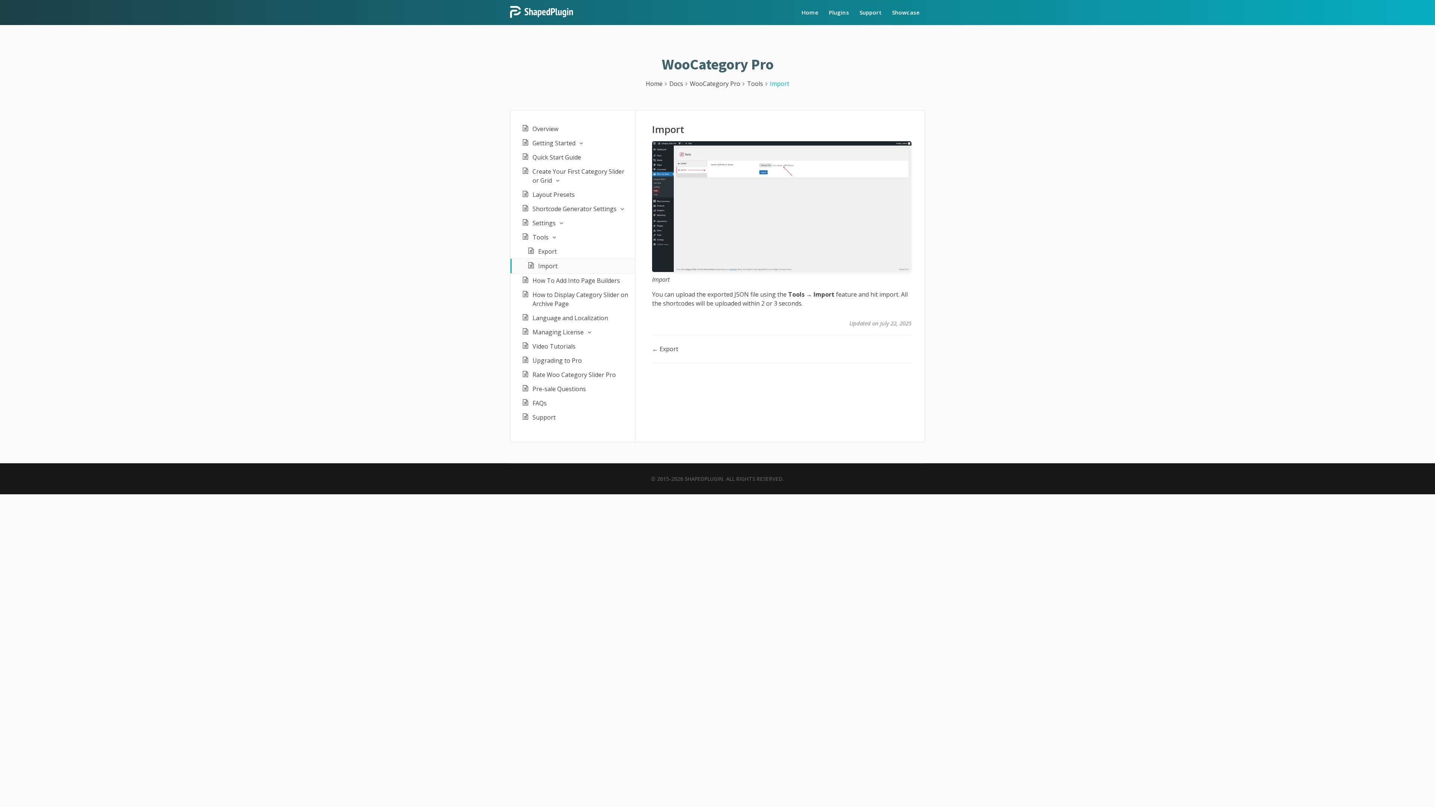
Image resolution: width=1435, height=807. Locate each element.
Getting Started (554, 143)
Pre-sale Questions (559, 389)
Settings (544, 223)
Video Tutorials (554, 346)
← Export (665, 349)
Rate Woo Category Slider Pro (574, 375)
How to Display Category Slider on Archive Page (580, 299)
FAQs (540, 403)
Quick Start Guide (557, 157)
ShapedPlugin (704, 478)
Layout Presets (554, 195)
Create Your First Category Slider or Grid (578, 176)
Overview (545, 129)
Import (548, 266)
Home (810, 12)
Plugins (839, 12)
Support (871, 12)
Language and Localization (570, 318)
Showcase (906, 12)
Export (547, 251)
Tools (541, 237)
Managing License (558, 332)
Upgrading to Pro (557, 360)
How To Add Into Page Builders (576, 280)
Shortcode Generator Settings (575, 209)
